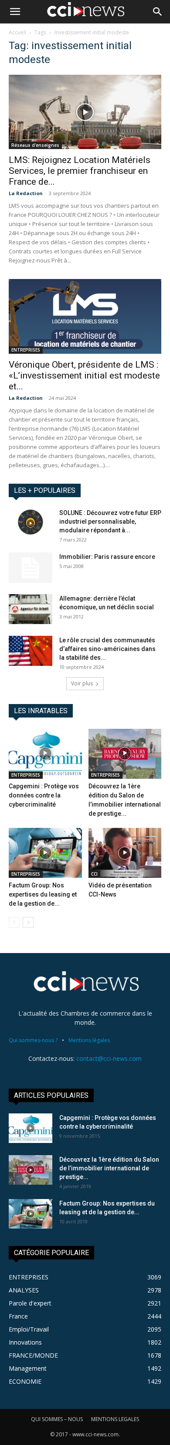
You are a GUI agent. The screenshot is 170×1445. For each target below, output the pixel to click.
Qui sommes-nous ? (33, 1040)
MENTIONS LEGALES (115, 1419)
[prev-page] (14, 922)
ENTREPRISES (25, 350)
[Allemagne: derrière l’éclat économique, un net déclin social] (30, 609)
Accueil (17, 32)
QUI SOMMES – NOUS (57, 1419)
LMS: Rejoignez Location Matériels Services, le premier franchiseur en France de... (79, 171)
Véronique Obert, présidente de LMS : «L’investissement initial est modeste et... (84, 375)
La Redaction (26, 193)
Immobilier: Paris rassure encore (107, 556)
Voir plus (82, 683)
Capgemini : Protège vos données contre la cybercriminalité (44, 795)
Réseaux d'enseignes (35, 145)
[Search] (158, 11)
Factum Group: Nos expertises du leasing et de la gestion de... (43, 894)
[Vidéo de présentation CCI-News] (125, 853)
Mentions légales (89, 1040)
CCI (94, 874)
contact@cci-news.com (109, 1058)
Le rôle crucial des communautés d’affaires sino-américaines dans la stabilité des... (107, 649)
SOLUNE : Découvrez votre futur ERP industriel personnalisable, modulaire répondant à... (110, 521)
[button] (15, 11)
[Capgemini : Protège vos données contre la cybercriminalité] (45, 754)
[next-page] (28, 922)
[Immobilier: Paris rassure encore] (30, 567)
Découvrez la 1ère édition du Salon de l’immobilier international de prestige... (109, 1168)
